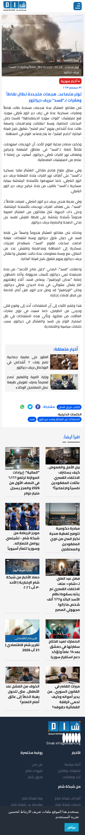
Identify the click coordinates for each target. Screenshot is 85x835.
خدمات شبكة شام (68, 804)
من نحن (37, 764)
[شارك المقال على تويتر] (30, 407)
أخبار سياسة (73, 764)
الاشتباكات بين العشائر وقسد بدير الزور (59, 419)
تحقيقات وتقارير (69, 770)
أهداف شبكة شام (68, 798)
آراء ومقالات (72, 776)
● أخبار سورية (70, 81)
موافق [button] (72, 827)
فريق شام (35, 776)
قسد (32, 419)
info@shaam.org (68, 743)
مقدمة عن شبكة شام (26, 804)
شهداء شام (34, 770)
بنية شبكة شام (32, 798)
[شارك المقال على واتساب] (22, 407)
